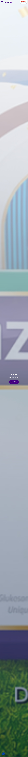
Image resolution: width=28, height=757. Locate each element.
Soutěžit (14, 382)
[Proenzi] (8, 2)
